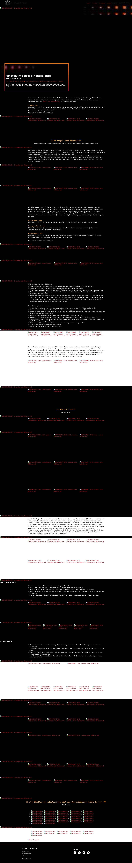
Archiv (122, 3)
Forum (110, 3)
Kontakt (128, 3)
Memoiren (102, 3)
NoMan (21, 81)
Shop (116, 3)
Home (89, 3)
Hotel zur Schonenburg (51, 101)
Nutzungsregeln (26, 853)
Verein (95, 3)
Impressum (25, 855)
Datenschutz (26, 851)
